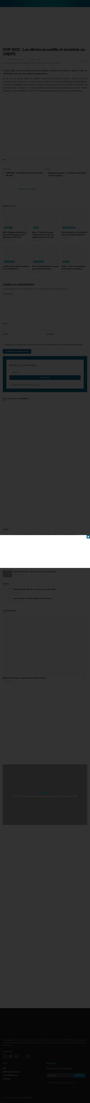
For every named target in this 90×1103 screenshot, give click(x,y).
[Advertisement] (45, 551)
